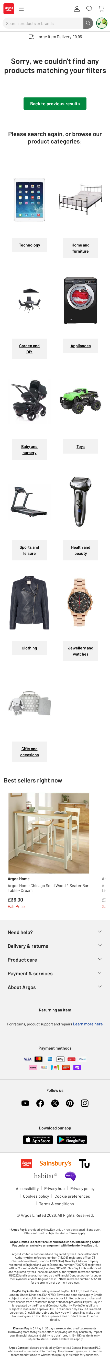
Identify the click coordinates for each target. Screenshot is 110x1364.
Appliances (81, 345)
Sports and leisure (29, 550)
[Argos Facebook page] (40, 1103)
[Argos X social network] (55, 1103)
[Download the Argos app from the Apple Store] (38, 1139)
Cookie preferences (72, 1196)
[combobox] (43, 23)
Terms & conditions (56, 1203)
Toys (80, 446)
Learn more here (88, 1023)
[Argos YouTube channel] (25, 1103)
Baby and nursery (29, 449)
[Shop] (21, 9)
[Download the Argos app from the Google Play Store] (72, 1139)
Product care (22, 959)
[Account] (77, 9)
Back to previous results (55, 103)
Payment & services (30, 973)
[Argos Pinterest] (70, 1103)
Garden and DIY (29, 348)
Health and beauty (80, 550)
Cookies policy (36, 1196)
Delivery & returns (28, 946)
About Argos (22, 987)
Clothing (29, 647)
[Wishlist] (89, 9)
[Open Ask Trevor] (101, 23)
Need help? (20, 932)
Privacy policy (82, 1188)
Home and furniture (81, 247)
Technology (29, 244)
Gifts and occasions (29, 751)
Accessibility (27, 1188)
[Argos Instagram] (85, 1103)
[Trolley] (101, 9)
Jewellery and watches (80, 650)
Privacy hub (54, 1188)
